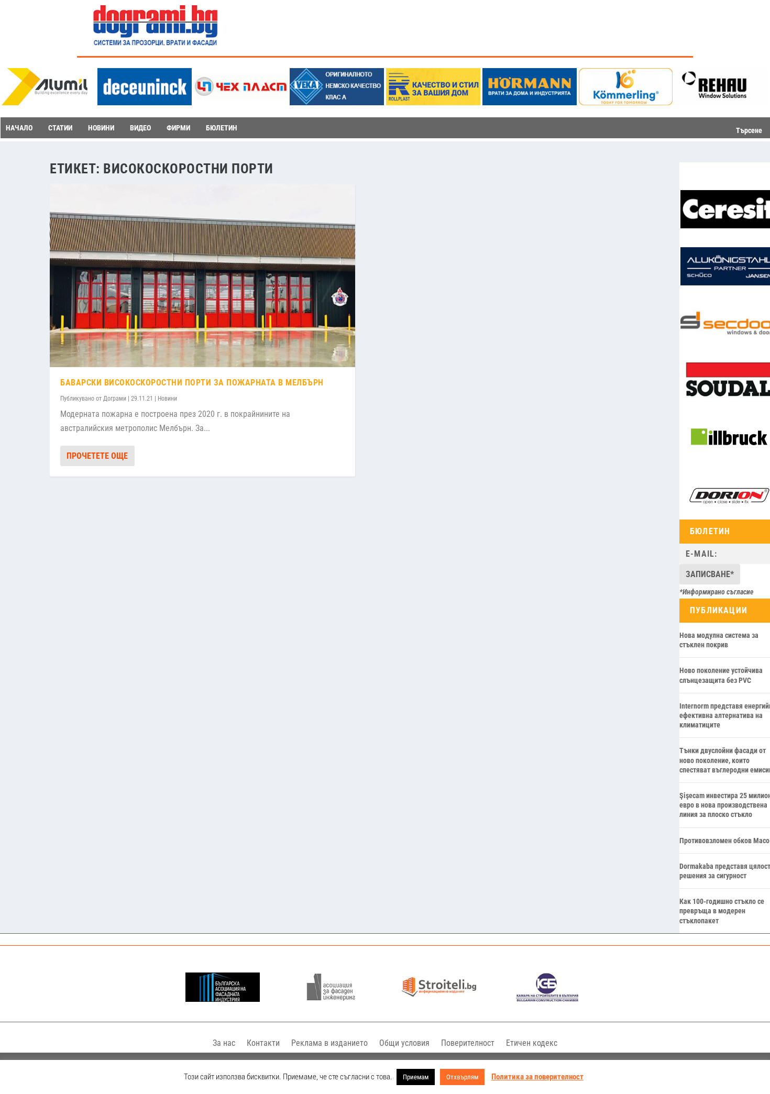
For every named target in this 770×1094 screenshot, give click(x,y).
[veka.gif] (337, 102)
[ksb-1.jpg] (547, 999)
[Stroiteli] (439, 999)
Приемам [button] (415, 1077)
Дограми (114, 398)
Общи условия (404, 1043)
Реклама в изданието (329, 1043)
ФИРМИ (178, 128)
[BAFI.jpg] (222, 999)
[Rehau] (722, 102)
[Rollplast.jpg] (433, 102)
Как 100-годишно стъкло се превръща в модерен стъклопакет (721, 910)
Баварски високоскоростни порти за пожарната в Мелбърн (192, 383)
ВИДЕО (140, 128)
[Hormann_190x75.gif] (529, 102)
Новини (167, 398)
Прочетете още (97, 456)
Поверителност (467, 1043)
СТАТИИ (60, 128)
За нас (224, 1043)
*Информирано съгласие (716, 592)
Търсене (749, 130)
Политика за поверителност (537, 1076)
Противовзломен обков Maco (724, 840)
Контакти (263, 1043)
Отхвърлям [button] (462, 1077)
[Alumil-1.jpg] (48, 102)
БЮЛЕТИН (221, 128)
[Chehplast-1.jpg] (241, 102)
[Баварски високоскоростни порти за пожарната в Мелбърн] (202, 275)
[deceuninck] (144, 102)
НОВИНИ (101, 128)
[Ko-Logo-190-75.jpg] (626, 102)
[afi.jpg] (331, 999)
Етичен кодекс (531, 1043)
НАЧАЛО (19, 128)
